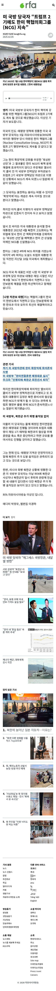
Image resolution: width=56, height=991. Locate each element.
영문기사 (6, 893)
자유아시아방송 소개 (11, 897)
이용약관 (34, 953)
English (33, 900)
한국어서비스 (35, 938)
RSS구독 (6, 946)
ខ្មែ (31, 886)
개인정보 (34, 949)
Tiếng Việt (34, 897)
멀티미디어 (7, 886)
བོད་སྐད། (33, 889)
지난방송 (6, 919)
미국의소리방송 (36, 967)
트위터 (33, 923)
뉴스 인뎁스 (7, 871)
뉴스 (4, 868)
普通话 (33, 868)
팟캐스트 (34, 916)
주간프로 (6, 879)
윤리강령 (34, 946)
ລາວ (32, 882)
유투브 (33, 912)
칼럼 (4, 875)
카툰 (4, 889)
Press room (35, 971)
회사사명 (34, 956)
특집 (4, 882)
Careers (34, 974)
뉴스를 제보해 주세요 (11, 942)
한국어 (33, 879)
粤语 (32, 871)
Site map (34, 960)
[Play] (7, 98)
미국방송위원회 (36, 964)
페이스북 (34, 919)
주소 (32, 942)
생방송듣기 (7, 916)
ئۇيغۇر (33, 893)
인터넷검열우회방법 (11, 927)
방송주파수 (7, 923)
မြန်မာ (33, 875)
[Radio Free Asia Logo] (28, 4)
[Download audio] (51, 98)
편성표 (5, 912)
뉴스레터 (6, 938)
